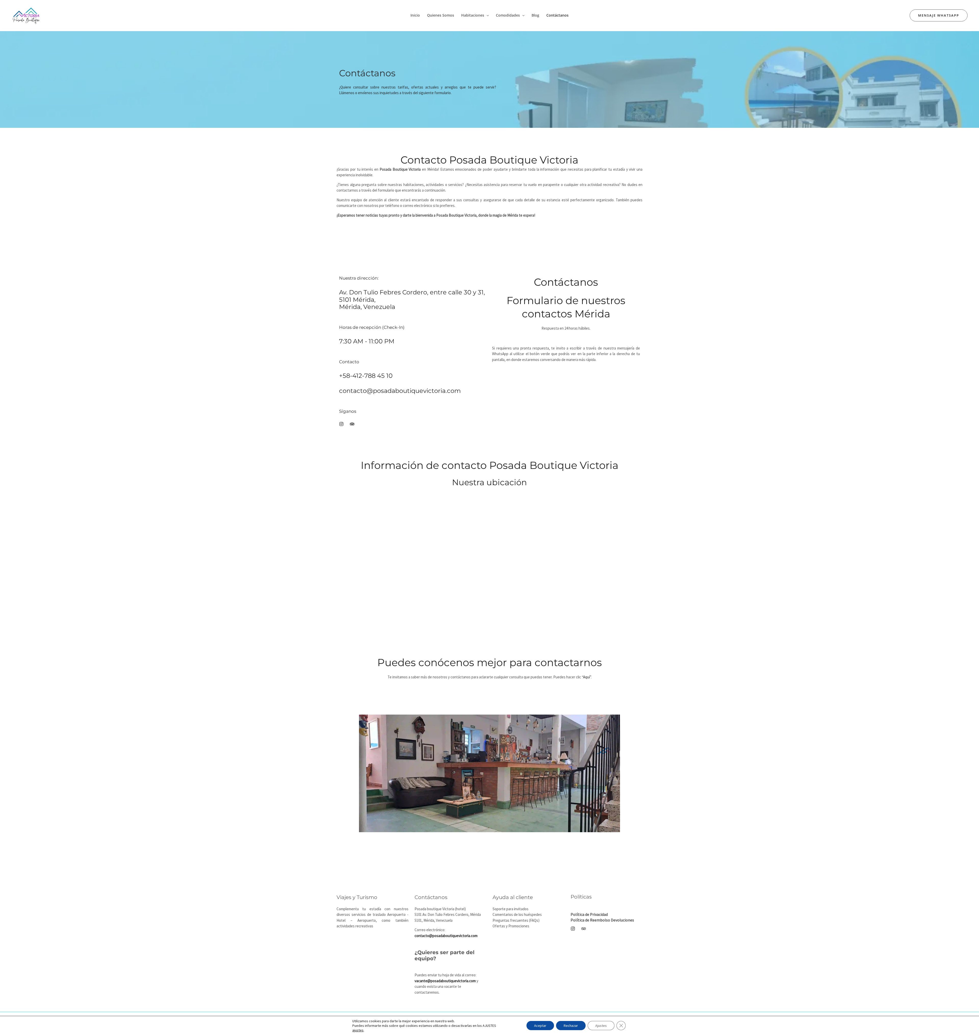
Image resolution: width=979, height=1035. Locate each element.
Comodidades (508, 15)
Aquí (586, 677)
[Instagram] (573, 928)
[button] (486, 15)
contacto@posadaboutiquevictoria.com (400, 390)
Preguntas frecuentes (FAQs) (516, 920)
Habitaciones (472, 15)
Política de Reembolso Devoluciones (602, 919)
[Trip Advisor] (583, 928)
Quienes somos (440, 15)
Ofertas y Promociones (511, 926)
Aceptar (540, 1025)
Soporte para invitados (511, 908)
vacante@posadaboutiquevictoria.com (445, 980)
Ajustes (601, 1025)
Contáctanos (557, 15)
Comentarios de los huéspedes (517, 914)
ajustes (358, 1030)
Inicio (415, 15)
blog (535, 15)
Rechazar (571, 1025)
